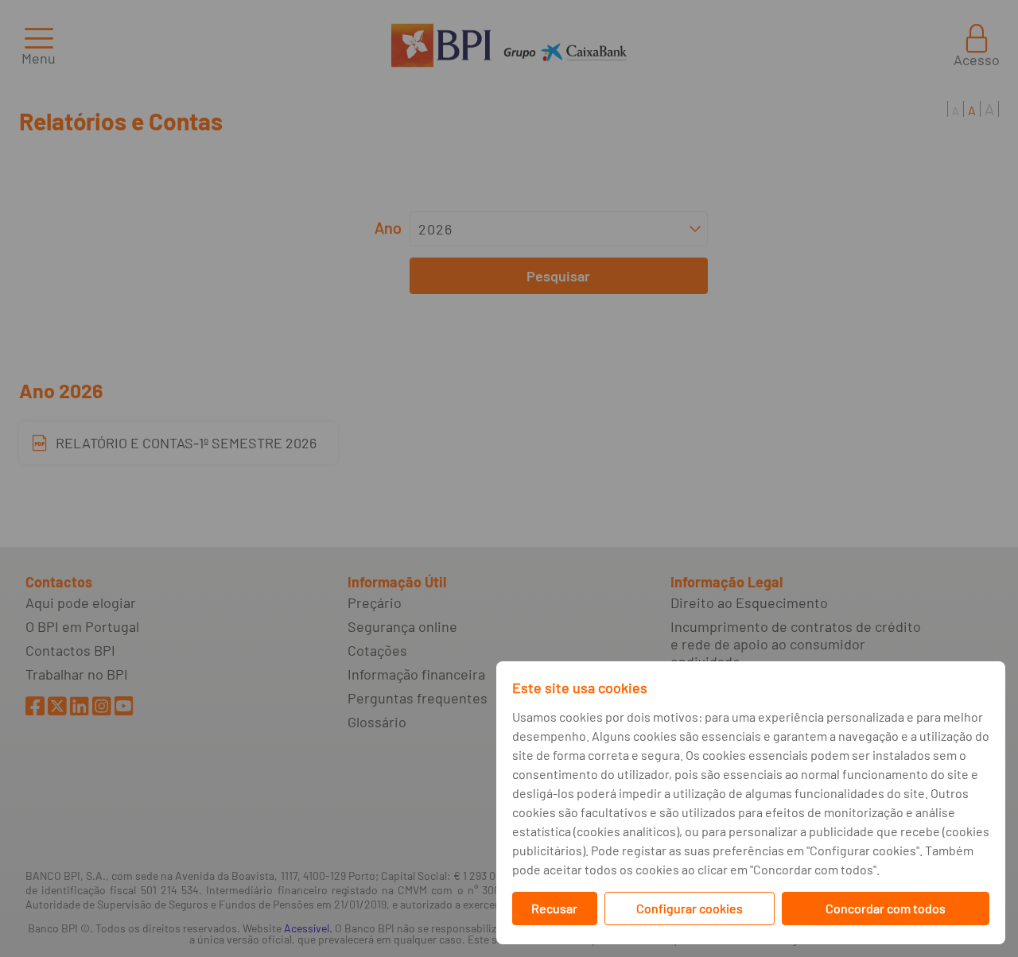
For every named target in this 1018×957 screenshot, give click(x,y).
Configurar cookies (689, 908)
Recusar (554, 908)
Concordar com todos (886, 908)
